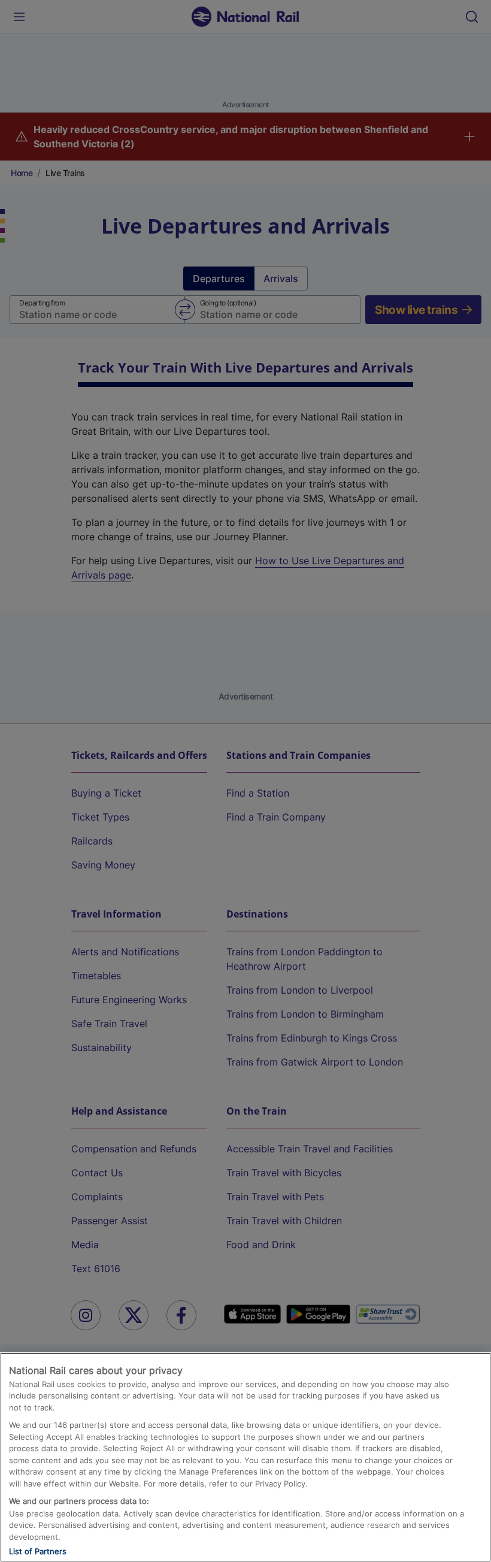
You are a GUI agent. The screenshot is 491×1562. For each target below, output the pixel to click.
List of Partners (37, 1551)
